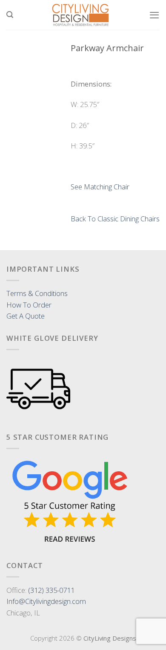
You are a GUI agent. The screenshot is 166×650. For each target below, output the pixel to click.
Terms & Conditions (37, 293)
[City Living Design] (81, 15)
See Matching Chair (100, 187)
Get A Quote (25, 316)
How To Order (29, 305)
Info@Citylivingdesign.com (46, 601)
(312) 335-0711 (51, 590)
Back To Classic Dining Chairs (115, 218)
